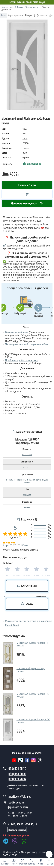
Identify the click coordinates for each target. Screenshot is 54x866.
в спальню (10, 480)
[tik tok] (20, 761)
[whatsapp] (25, 841)
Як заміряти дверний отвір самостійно (26, 344)
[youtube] (14, 761)
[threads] (40, 761)
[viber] (16, 841)
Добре (36, 575)
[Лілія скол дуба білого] (27, 65)
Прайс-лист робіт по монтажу (21, 360)
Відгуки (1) (30, 15)
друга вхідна (42, 480)
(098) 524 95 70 (17, 768)
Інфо (3, 15)
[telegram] (7, 841)
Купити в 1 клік (27, 185)
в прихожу (21, 480)
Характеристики (15, 15)
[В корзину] (27, 194)
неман (27, 507)
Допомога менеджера (24, 203)
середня (27, 495)
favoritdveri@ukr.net (19, 796)
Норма (26, 575)
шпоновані (27, 454)
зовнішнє (27, 467)
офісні (27, 482)
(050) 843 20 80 (17, 773)
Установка (42, 15)
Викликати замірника (16, 332)
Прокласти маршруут (17, 829)
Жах (7, 575)
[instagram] (34, 761)
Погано (17, 575)
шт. (24, 138)
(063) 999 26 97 (17, 779)
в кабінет (31, 480)
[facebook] (27, 761)
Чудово (46, 575)
